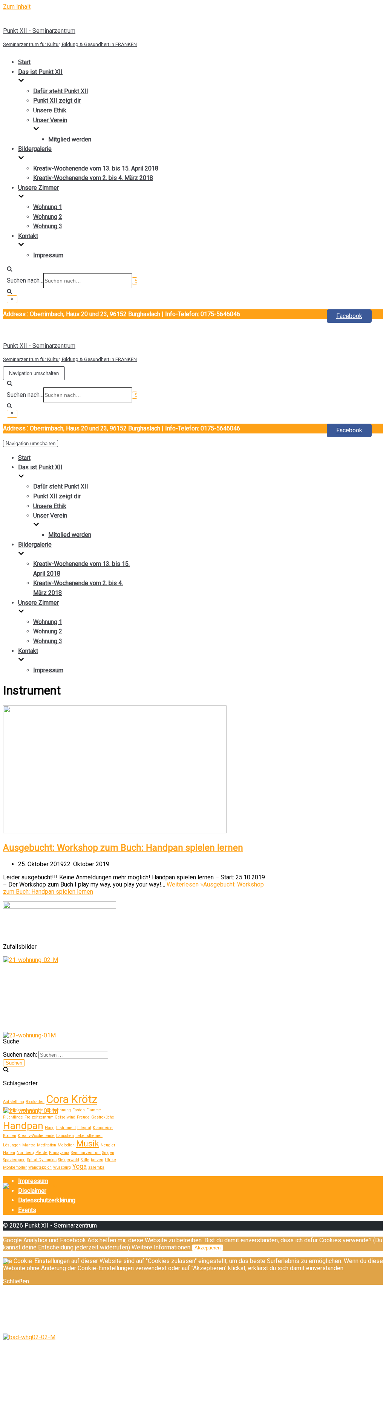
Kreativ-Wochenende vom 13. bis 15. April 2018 (95, 168)
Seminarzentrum (86, 1152)
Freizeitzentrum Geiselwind (50, 1117)
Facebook (349, 316)
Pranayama (59, 1152)
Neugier (108, 1145)
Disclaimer (32, 1190)
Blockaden (35, 1101)
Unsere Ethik (49, 110)
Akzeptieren (208, 1248)
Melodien (66, 1145)
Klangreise (103, 1127)
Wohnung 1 (47, 207)
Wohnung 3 (47, 226)
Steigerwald (68, 1159)
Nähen (9, 1152)
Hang (50, 1127)
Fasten (78, 1110)
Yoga (79, 1166)
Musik (87, 1143)
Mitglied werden (69, 139)
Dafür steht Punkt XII (60, 91)
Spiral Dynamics (42, 1159)
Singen (108, 1152)
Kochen (9, 1135)
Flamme (93, 1110)
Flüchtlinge (13, 1117)
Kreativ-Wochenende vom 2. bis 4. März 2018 (93, 177)
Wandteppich (40, 1167)
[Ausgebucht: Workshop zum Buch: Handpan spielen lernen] (115, 831)
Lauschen (65, 1135)
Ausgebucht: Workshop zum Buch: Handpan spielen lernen (123, 847)
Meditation (46, 1145)
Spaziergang (14, 1159)
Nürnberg (25, 1152)
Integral (84, 1127)
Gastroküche (102, 1117)
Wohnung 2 (47, 216)
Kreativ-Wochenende (36, 1135)
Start (24, 62)
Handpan (23, 1125)
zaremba (96, 1167)
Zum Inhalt (17, 6)
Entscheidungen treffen (24, 1110)
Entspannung (59, 1110)
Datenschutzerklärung (46, 1200)
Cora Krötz (71, 1099)
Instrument (66, 1127)
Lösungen (12, 1145)
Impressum (48, 255)
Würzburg (62, 1167)
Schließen (16, 1281)
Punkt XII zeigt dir (57, 100)
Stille (85, 1159)
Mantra (28, 1145)
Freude (83, 1117)
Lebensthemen (89, 1135)
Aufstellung (13, 1101)
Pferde (41, 1152)
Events (27, 1210)
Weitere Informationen (161, 1247)
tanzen (97, 1159)
